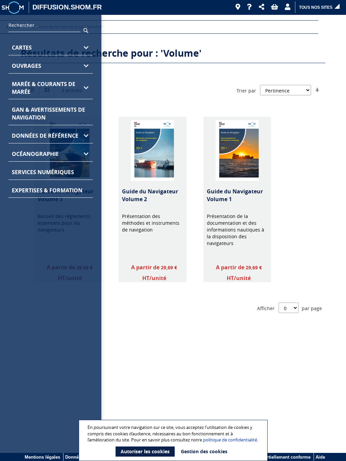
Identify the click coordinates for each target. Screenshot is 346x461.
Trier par (246, 90)
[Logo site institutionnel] (13, 7)
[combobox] (44, 27)
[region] (50, 238)
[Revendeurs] (238, 7)
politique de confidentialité (230, 440)
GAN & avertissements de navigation (48, 113)
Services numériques (43, 172)
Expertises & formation (47, 190)
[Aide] (249, 7)
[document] (174, 440)
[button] (261, 7)
